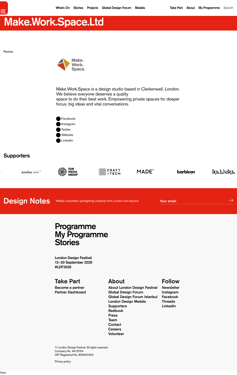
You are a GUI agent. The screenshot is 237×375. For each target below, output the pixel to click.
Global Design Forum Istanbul (132, 297)
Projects (92, 8)
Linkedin (67, 140)
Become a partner (69, 287)
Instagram (68, 124)
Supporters (17, 156)
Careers (114, 329)
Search (228, 8)
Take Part (176, 8)
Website (67, 135)
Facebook (68, 119)
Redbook (115, 310)
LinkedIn (169, 306)
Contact (114, 324)
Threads (168, 301)
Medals (140, 8)
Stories (78, 8)
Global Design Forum (116, 8)
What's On (63, 8)
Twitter (66, 130)
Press (113, 315)
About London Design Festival (132, 287)
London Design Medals (127, 301)
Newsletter (170, 287)
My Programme (209, 8)
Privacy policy (63, 361)
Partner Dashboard (70, 292)
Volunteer (116, 334)
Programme (75, 226)
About (190, 8)
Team (112, 320)
